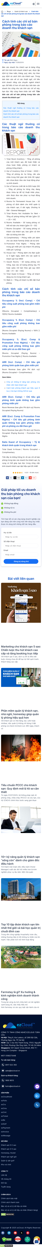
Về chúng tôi (6, 1179)
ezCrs (3, 1104)
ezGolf (3, 1124)
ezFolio (4, 1100)
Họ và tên (8, 532)
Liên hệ (4, 1175)
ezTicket (4, 1116)
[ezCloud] (11, 4)
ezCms (4, 1108)
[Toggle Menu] (38, 4)
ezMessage (5, 1135)
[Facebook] (3, 1233)
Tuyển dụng (6, 1187)
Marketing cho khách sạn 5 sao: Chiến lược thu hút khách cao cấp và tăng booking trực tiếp (21, 650)
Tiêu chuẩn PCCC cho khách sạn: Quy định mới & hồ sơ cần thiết (20, 789)
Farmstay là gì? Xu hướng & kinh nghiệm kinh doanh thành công (20, 995)
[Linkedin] (9, 1233)
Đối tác (4, 1183)
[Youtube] (15, 1233)
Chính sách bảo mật (9, 1198)
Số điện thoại (9, 541)
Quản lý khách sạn (21, 11)
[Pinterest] (28, 1233)
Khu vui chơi (6, 1164)
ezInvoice (5, 1132)
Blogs (9, 11)
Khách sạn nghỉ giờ (8, 1157)
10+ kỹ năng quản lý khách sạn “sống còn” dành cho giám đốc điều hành (20, 860)
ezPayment (5, 1128)
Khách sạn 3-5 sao (8, 1149)
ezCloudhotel (6, 1097)
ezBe (3, 1120)
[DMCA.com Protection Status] (6, 1245)
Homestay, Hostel (8, 1153)
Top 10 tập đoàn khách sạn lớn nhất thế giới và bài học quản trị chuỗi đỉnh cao (20, 928)
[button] (10, 477)
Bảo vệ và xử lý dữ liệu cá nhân (14, 1206)
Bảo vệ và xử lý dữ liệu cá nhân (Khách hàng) (19, 1210)
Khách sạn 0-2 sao (8, 1145)
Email (6, 550)
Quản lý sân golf (7, 1161)
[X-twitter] (21, 1233)
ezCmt (3, 1112)
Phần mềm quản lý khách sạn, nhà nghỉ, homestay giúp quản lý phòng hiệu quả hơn (20, 714)
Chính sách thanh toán (10, 1202)
